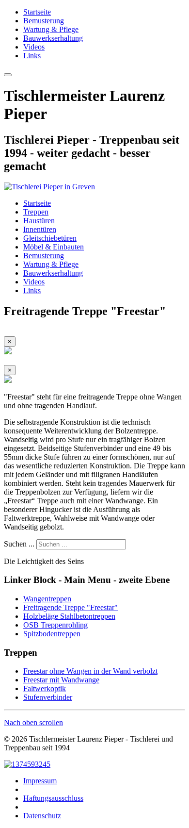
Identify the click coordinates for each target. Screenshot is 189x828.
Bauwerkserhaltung (53, 38)
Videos (34, 47)
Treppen (35, 212)
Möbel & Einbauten (53, 247)
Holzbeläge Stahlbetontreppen (69, 616)
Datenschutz (42, 815)
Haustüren (39, 220)
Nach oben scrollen (33, 722)
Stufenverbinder (47, 697)
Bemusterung (43, 21)
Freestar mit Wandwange (61, 680)
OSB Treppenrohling (55, 625)
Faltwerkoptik (44, 688)
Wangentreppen (47, 599)
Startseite (37, 12)
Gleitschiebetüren (50, 238)
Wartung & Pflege (51, 29)
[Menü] (8, 74)
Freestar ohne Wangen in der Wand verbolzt (90, 671)
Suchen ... (19, 544)
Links (32, 55)
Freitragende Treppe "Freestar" (70, 607)
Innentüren (39, 229)
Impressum (40, 781)
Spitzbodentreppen (51, 633)
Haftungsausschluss (53, 798)
